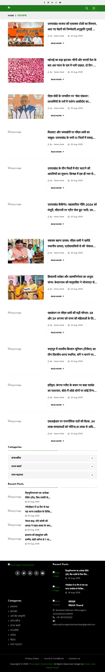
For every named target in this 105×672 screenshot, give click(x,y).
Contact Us (74, 658)
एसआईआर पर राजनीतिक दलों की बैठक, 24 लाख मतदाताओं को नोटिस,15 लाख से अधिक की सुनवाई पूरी (71, 425)
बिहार (13, 639)
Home (11, 15)
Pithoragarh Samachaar (41, 664)
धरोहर (13, 635)
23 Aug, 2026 (76, 289)
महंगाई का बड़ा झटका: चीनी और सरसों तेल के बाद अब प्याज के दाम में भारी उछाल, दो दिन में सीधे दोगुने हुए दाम (72, 63)
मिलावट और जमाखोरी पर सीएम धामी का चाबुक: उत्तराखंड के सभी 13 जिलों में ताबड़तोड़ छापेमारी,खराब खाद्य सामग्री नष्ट (72, 136)
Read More (56, 43)
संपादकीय (16, 457)
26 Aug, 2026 (33, 501)
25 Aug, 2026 (76, 36)
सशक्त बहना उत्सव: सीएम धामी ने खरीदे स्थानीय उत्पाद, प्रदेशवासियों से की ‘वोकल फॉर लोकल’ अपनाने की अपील (70, 244)
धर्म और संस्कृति (17, 616)
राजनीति (14, 630)
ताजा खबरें (16, 466)
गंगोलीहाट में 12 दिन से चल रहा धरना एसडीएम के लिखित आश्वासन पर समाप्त (38, 512)
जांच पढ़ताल (17, 474)
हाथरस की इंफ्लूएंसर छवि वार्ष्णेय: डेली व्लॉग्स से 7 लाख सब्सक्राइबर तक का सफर (38, 540)
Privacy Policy (32, 658)
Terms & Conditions (54, 658)
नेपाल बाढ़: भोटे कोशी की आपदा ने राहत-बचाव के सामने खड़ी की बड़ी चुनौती (38, 526)
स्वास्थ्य (13, 606)
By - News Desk (57, 36)
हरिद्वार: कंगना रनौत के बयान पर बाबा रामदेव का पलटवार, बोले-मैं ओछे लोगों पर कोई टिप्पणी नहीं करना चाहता (72, 389)
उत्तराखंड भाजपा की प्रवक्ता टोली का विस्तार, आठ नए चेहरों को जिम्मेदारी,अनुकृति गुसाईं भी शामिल (72, 27)
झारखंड (13, 611)
